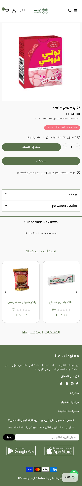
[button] (7, 11)
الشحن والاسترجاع (64, 206)
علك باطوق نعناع (61, 302)
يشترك (9, 437)
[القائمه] (75, 11)
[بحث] (70, 11)
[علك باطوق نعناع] (61, 279)
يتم (78, 119)
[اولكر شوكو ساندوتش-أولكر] (20, 279)
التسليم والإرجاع (36, 138)
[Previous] (77, 292)
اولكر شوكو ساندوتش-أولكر (20, 302)
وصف (73, 194)
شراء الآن (41, 161)
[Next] (6, 292)
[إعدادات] (14, 11)
